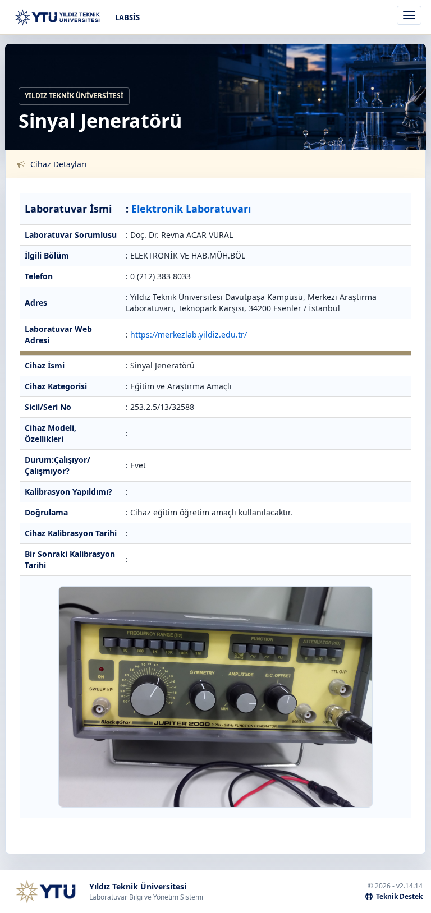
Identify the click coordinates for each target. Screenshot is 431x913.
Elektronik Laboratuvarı (191, 208)
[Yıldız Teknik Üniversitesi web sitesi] (45, 891)
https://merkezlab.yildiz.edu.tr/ (188, 334)
